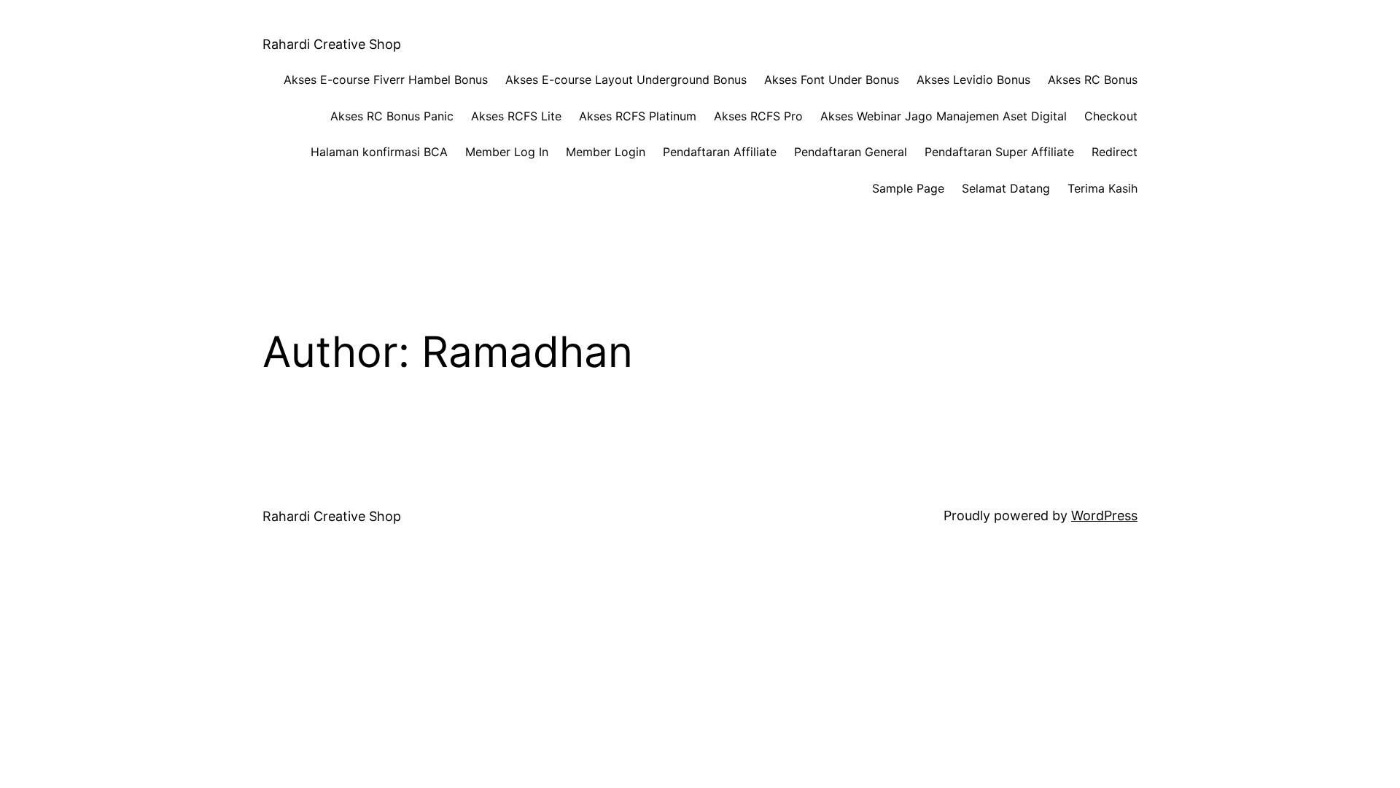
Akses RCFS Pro (758, 116)
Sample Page (908, 188)
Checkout (1111, 116)
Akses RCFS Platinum (637, 116)
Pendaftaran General (850, 151)
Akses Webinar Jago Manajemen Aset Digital (943, 116)
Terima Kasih (1103, 188)
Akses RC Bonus (1093, 79)
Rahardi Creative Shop (331, 44)
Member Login (605, 151)
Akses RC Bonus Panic (392, 116)
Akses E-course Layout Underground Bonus (626, 79)
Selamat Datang (1006, 188)
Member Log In (506, 151)
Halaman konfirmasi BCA (379, 151)
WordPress (1104, 515)
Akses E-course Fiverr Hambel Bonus (386, 79)
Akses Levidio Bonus (973, 79)
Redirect (1115, 151)
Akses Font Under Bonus (831, 79)
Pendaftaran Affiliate (720, 151)
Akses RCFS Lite (516, 116)
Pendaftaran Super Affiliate (999, 151)
